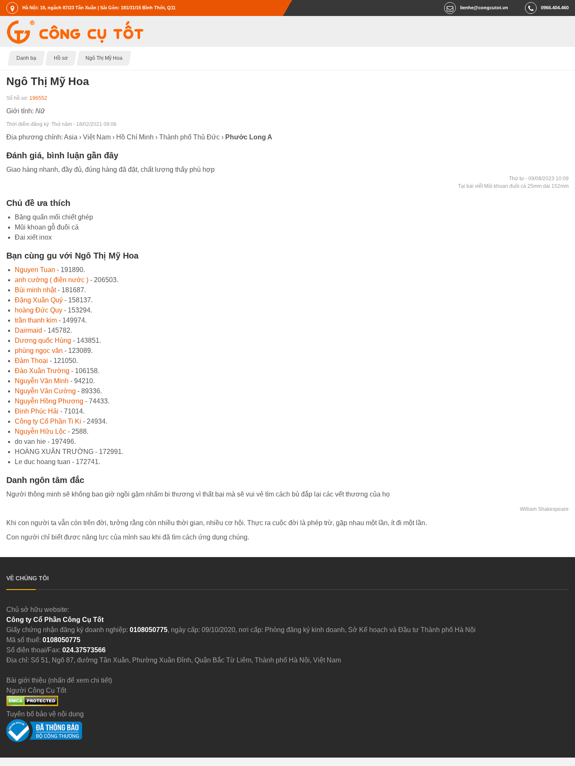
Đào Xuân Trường (42, 370)
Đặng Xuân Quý (39, 300)
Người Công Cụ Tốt (36, 690)
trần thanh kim (36, 320)
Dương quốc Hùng (43, 340)
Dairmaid (28, 330)
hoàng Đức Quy (38, 310)
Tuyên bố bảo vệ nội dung (45, 714)
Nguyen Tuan (35, 269)
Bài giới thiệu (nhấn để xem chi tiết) (59, 680)
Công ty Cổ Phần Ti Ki (48, 421)
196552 (38, 98)
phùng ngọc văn (39, 350)
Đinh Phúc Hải (37, 411)
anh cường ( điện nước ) (51, 279)
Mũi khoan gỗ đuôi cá (47, 227)
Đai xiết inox (33, 237)
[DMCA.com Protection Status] (32, 703)
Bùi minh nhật (35, 290)
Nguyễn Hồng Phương (49, 401)
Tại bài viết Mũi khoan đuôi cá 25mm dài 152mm (513, 186)
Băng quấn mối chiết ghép (54, 217)
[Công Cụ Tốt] (75, 41)
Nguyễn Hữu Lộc (40, 431)
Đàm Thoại (31, 360)
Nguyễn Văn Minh (42, 380)
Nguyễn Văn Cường (45, 391)
